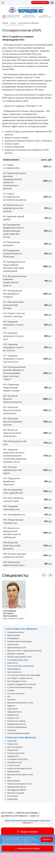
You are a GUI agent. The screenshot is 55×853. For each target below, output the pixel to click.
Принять (47, 839)
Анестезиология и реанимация (20, 666)
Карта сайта (7, 813)
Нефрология (12, 750)
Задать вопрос (29, 831)
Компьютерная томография (19, 641)
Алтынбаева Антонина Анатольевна (10, 613)
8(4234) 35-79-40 (29, 17)
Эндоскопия (12, 708)
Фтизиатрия (12, 796)
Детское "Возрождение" (40, 2)
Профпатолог (13, 718)
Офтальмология (14, 672)
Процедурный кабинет (17, 790)
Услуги (13, 23)
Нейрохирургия (13, 669)
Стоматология (13, 765)
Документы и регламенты (14, 816)
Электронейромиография (18, 733)
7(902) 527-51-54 (44, 17)
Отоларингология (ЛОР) (17, 660)
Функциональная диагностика (20, 702)
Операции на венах (15, 632)
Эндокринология (14, 712)
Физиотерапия (13, 635)
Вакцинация (12, 799)
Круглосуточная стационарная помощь (24, 650)
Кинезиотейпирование (17, 727)
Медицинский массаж (16, 724)
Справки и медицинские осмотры (21, 684)
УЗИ (9, 696)
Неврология (12, 663)
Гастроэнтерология (15, 693)
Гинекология (12, 644)
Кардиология (13, 715)
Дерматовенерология (16, 647)
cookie (16, 838)
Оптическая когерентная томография (23, 675)
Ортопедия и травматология (19, 678)
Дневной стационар (15, 653)
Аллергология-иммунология (19, 768)
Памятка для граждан (27, 813)
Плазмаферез (13, 638)
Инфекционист (13, 771)
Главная (5, 23)
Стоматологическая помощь (19, 687)
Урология (11, 699)
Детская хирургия (15, 747)
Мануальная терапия (16, 721)
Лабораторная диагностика (19, 656)
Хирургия (11, 705)
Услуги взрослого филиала (28, 23)
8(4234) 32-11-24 (13, 17)
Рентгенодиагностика (16, 681)
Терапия (10, 690)
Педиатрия (12, 741)
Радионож (11, 730)
